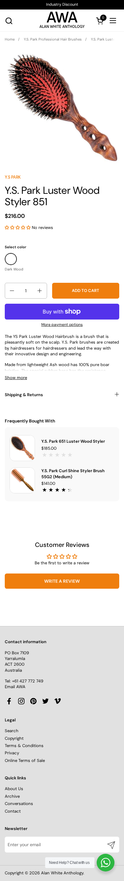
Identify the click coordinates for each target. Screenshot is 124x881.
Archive (12, 796)
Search (11, 730)
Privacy (12, 753)
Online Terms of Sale (25, 760)
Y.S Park (13, 177)
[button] (9, 21)
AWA (62, 19)
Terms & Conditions (24, 745)
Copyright (14, 738)
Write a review (62, 581)
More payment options (62, 324)
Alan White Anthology (62, 873)
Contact (13, 811)
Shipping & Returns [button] (24, 394)
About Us (14, 788)
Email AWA (15, 686)
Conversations (19, 803)
